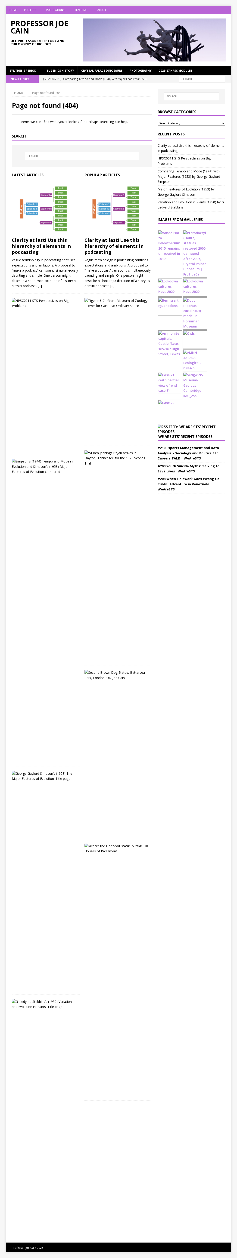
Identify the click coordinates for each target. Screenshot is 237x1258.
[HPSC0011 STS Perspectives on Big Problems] (44, 303)
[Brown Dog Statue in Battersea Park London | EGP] (116, 675)
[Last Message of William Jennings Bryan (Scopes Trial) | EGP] (116, 458)
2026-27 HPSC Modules (175, 71)
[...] (40, 286)
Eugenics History (60, 71)
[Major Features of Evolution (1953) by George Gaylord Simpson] (44, 776)
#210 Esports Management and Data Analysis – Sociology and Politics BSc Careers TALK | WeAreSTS (188, 453)
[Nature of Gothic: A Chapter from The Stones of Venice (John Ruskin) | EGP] (116, 849)
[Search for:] (202, 79)
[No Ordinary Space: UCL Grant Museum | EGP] (116, 303)
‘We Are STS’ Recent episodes (185, 436)
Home (13, 10)
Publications (55, 10)
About (101, 10)
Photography (141, 71)
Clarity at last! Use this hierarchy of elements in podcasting (41, 246)
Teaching (81, 10)
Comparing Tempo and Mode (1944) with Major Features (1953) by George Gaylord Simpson (189, 176)
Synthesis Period (22, 71)
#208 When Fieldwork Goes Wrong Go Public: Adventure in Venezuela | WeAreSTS (188, 484)
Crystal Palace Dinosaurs (101, 71)
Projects (30, 10)
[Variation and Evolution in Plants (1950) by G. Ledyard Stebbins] (44, 1004)
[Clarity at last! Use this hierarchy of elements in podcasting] (46, 209)
